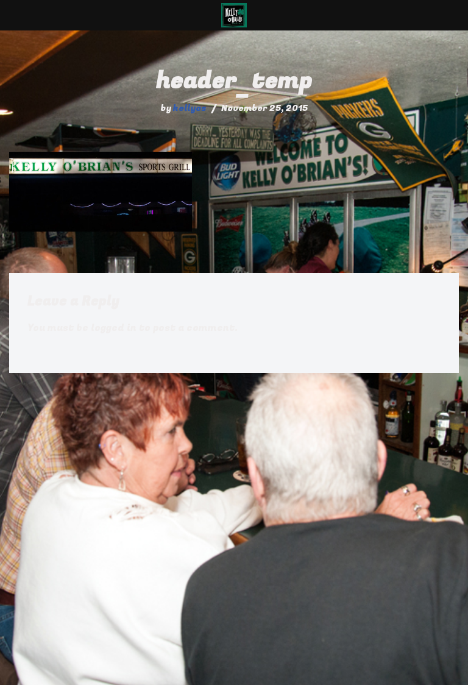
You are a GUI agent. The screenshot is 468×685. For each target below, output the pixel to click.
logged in (113, 328)
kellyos (190, 108)
